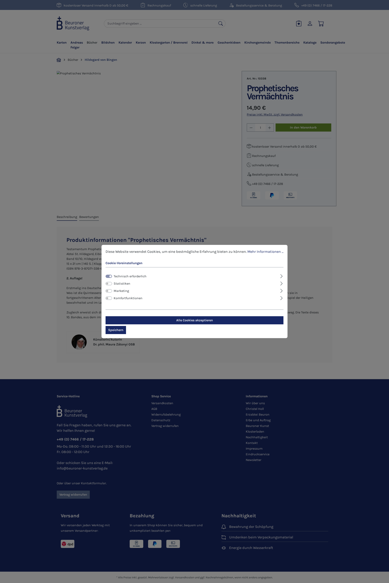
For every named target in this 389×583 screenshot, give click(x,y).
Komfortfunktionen (128, 298)
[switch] (109, 283)
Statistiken (122, 283)
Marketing (121, 291)
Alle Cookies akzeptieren (194, 320)
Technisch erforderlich (130, 276)
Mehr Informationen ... (265, 251)
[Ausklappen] (281, 275)
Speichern (115, 330)
